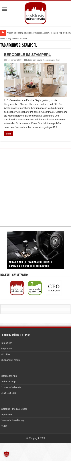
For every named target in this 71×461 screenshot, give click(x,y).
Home (2, 39)
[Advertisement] (35, 188)
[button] (6, 454)
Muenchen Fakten (10, 360)
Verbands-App (8, 381)
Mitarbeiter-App (9, 376)
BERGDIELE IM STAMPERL (27, 55)
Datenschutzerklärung (12, 420)
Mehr (8, 133)
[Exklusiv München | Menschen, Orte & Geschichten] (35, 12)
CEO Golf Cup (8, 393)
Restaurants (49, 60)
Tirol (58, 60)
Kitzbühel (31, 60)
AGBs (4, 426)
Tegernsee (6, 348)
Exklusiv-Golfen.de (11, 387)
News (39, 60)
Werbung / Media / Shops (14, 408)
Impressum (7, 414)
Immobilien (6, 343)
